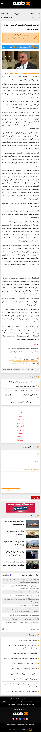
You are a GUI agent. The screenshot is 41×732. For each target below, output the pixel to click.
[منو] (2, 4)
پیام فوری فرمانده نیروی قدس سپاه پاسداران (24, 674)
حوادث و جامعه (9, 699)
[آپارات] (13, 719)
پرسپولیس (20, 429)
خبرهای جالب (14, 702)
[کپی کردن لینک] (37, 370)
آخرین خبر (20, 426)
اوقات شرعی (10, 704)
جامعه (11, 359)
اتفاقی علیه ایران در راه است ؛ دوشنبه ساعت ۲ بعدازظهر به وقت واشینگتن (20, 685)
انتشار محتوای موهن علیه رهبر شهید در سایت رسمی (23, 348)
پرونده (25, 704)
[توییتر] (8, 18)
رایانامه (37, 461)
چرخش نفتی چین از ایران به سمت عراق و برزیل (23, 663)
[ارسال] (11, 18)
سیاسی (24, 699)
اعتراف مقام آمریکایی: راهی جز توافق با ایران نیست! (22, 402)
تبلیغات (18, 359)
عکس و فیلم (23, 702)
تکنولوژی (5, 702)
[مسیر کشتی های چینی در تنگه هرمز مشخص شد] (32, 524)
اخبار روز (20, 416)
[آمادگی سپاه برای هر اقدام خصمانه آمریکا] (32, 534)
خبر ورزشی (20, 423)
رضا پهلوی (35, 363)
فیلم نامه (32, 704)
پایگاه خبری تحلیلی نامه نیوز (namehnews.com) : (23, 73)
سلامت (31, 702)
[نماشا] (17, 719)
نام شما (37, 454)
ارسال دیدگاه (11, 490)
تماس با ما (24, 709)
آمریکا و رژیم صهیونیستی (31, 359)
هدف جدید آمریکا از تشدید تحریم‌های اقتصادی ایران (21, 691)
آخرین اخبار (20, 440)
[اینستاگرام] (24, 719)
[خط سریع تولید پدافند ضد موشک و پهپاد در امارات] (32, 544)
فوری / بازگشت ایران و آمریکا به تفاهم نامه (24, 679)
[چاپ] (9, 18)
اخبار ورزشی (20, 419)
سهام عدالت (20, 436)
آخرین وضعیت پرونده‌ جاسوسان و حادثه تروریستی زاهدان (20, 390)
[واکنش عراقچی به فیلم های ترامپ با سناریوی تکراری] (32, 554)
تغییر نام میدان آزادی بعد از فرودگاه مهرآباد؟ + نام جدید (20, 658)
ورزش (38, 702)
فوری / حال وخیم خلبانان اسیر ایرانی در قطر (24, 668)
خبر (20, 412)
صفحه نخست (33, 699)
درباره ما (16, 709)
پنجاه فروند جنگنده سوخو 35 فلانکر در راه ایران (24, 352)
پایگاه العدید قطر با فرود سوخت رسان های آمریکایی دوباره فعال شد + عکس (21, 646)
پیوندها (19, 704)
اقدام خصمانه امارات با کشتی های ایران (25, 653)
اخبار (20, 409)
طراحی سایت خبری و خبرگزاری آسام (18, 729)
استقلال (20, 433)
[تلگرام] (5, 18)
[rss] (27, 719)
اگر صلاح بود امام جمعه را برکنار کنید (26, 386)
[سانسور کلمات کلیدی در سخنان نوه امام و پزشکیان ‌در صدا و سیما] (32, 564)
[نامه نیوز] (22, 4)
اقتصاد (18, 699)
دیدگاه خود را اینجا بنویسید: (31, 469)
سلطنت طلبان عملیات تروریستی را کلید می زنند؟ (23, 382)
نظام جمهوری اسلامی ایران (21, 363)
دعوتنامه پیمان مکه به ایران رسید (27, 640)
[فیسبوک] (6, 18)
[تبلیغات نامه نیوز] (20, 47)
